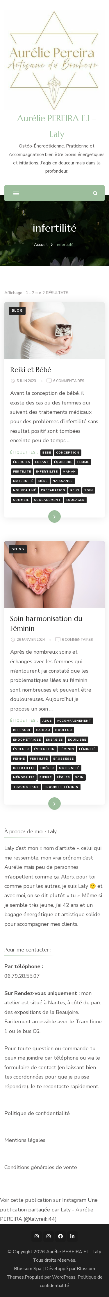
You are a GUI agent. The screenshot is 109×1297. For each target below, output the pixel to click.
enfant (42, 462)
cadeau (43, 730)
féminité (87, 749)
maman (69, 472)
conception (67, 453)
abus (47, 721)
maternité (23, 481)
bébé (46, 453)
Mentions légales (24, 1140)
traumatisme (26, 787)
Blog (17, 310)
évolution (44, 749)
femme (83, 462)
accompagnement (74, 721)
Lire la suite (45, 516)
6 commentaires (68, 381)
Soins (18, 549)
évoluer (21, 749)
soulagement (47, 500)
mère (43, 481)
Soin (88, 490)
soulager (75, 500)
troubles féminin (61, 787)
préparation (53, 490)
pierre (46, 777)
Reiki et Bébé (30, 369)
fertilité (22, 472)
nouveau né (24, 490)
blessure (22, 730)
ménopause (24, 777)
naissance (63, 481)
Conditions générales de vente (40, 1167)
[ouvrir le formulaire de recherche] (95, 193)
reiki (74, 490)
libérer (47, 768)
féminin (67, 749)
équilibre (63, 462)
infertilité (47, 472)
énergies (21, 462)
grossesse (63, 759)
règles (63, 777)
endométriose (27, 740)
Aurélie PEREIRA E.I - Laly (73, 1252)
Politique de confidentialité (37, 1113)
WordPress (64, 1277)
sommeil (21, 500)
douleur (63, 730)
